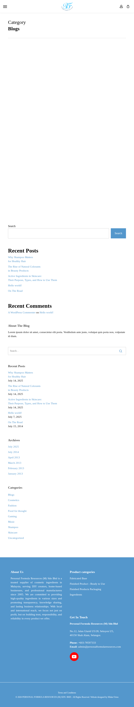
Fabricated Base (78, 578)
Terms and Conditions (67, 692)
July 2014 (13, 452)
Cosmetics (13, 500)
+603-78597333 (87, 642)
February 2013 (16, 468)
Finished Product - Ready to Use (87, 583)
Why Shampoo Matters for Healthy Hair (20, 259)
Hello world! (15, 285)
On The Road (15, 290)
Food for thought (17, 511)
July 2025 (13, 446)
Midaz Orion (113, 697)
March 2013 (14, 462)
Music (11, 521)
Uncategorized (16, 538)
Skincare (12, 532)
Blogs (11, 494)
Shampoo (13, 527)
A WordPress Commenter (21, 312)
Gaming (12, 516)
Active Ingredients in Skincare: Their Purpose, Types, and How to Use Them (32, 278)
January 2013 (15, 473)
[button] (5, 6)
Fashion (12, 505)
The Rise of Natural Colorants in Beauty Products (24, 268)
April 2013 (14, 457)
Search (12, 226)
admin (66, 221)
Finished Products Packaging (85, 589)
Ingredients (76, 594)
